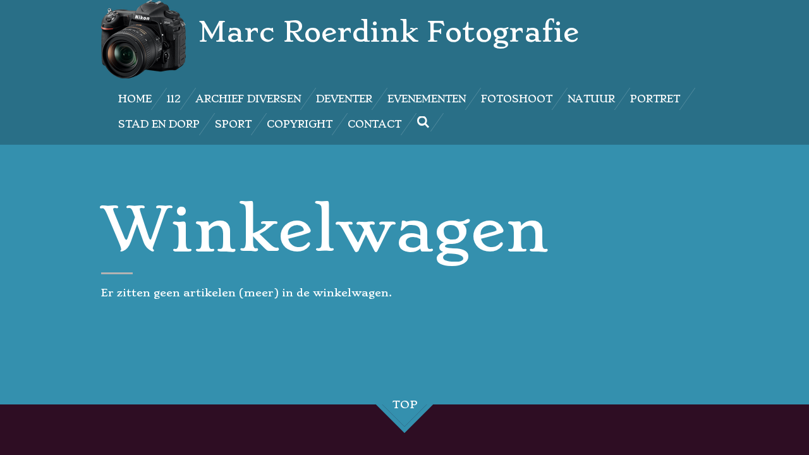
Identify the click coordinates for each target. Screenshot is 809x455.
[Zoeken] (423, 122)
